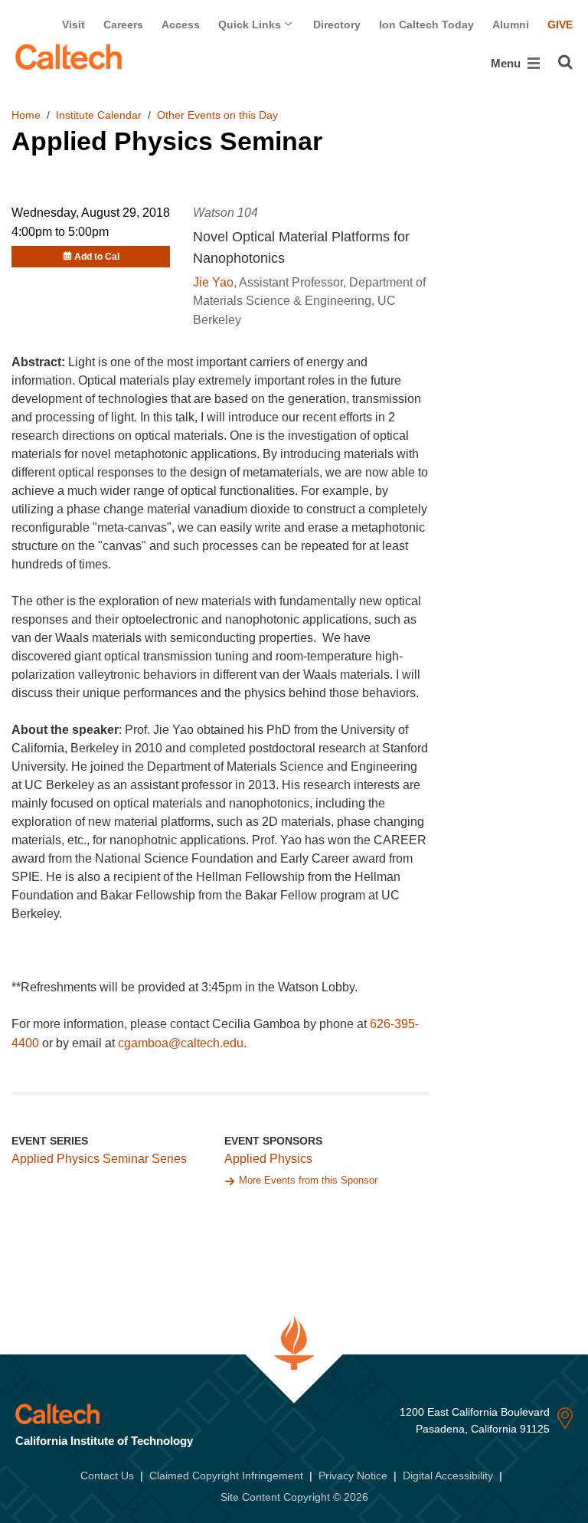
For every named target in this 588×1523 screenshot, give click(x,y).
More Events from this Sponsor (308, 1180)
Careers (123, 24)
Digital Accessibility (448, 1475)
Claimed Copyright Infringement (226, 1475)
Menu (507, 63)
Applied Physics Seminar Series (99, 1158)
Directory (337, 24)
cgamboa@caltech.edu (180, 1043)
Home (26, 115)
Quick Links (251, 24)
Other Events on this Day (217, 115)
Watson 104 (225, 212)
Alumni (510, 24)
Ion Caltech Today (426, 24)
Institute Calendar (99, 115)
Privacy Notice (352, 1475)
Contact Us (107, 1475)
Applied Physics (268, 1158)
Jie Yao (213, 282)
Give (560, 24)
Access (181, 24)
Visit (73, 24)
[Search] (565, 62)
